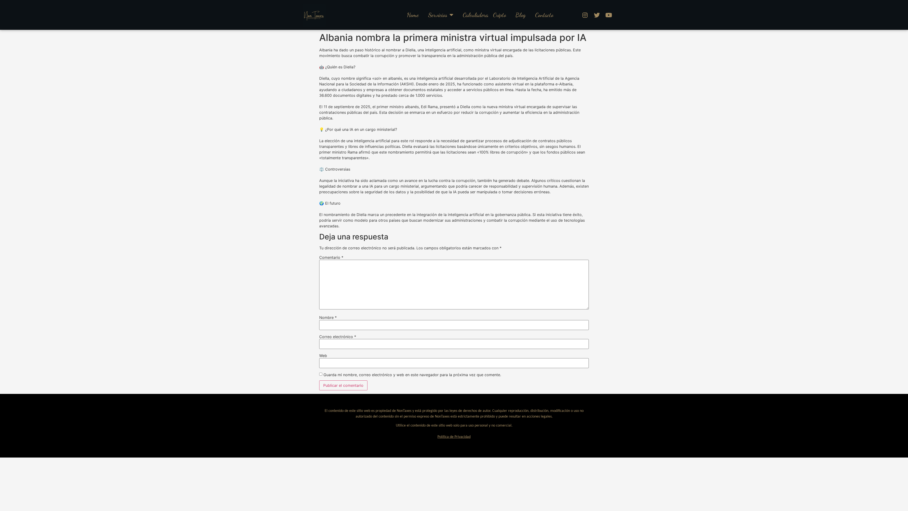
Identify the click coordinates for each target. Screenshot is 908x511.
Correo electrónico (337, 337)
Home (413, 14)
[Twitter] (597, 15)
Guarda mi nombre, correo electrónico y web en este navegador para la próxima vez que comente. (412, 375)
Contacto (544, 14)
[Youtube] (609, 15)
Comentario (331, 257)
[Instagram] (585, 15)
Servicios (437, 14)
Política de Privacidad (454, 437)
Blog (520, 14)
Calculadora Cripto (484, 14)
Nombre (328, 317)
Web (323, 355)
